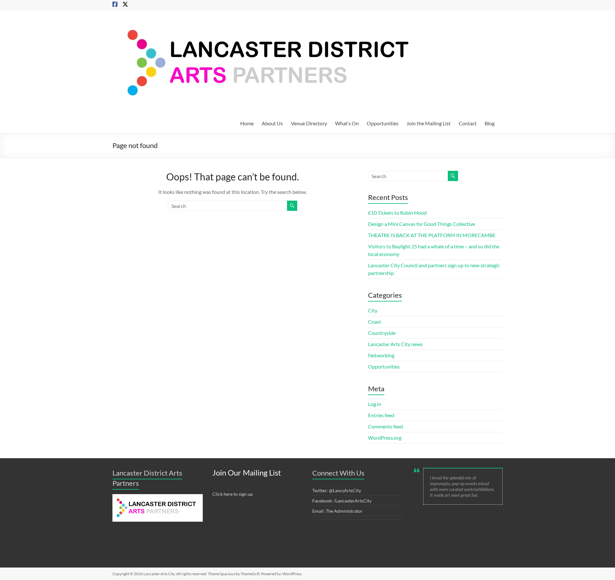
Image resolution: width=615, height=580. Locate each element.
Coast (374, 322)
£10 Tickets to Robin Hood (397, 213)
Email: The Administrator (337, 511)
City (372, 310)
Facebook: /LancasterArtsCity (342, 500)
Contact (468, 123)
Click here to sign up (232, 494)
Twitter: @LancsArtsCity (336, 490)
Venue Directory (309, 123)
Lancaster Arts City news (395, 344)
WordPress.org (384, 438)
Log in (374, 404)
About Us (272, 123)
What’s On (347, 123)
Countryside (382, 333)
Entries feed (381, 415)
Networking (381, 355)
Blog (490, 123)
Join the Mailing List (428, 123)
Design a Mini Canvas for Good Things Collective (421, 224)
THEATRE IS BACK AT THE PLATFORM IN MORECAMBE (432, 235)
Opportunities (382, 123)
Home (247, 123)
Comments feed (385, 426)
